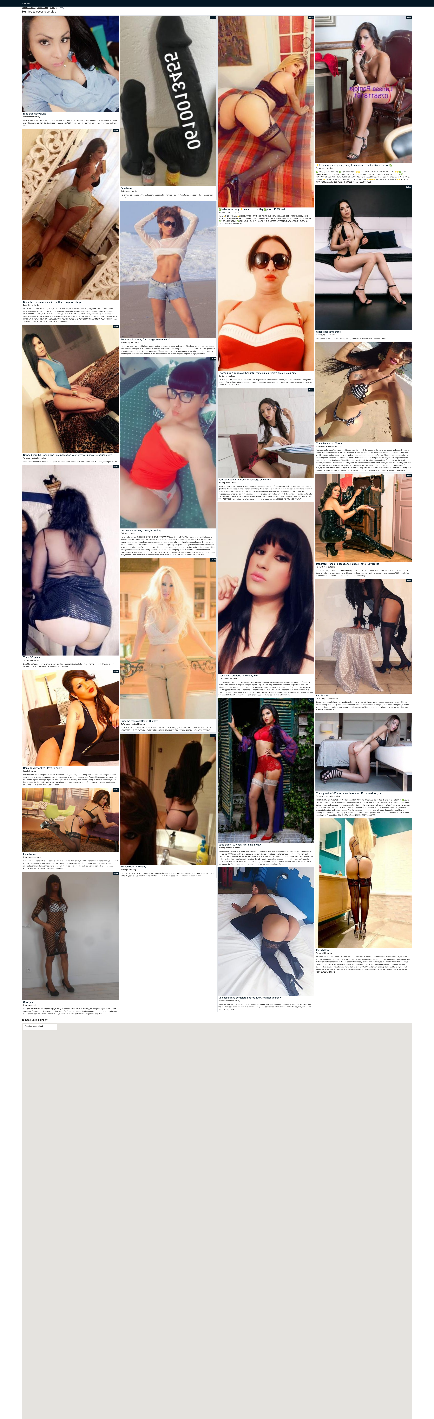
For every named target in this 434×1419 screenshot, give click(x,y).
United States (42, 8)
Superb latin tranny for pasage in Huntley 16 (145, 339)
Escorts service (28, 8)
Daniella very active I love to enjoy (42, 768)
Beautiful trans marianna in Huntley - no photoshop (52, 302)
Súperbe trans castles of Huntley (139, 721)
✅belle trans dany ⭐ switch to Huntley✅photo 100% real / (252, 209)
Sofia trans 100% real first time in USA (239, 844)
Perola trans (323, 695)
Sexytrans (126, 188)
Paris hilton (322, 950)
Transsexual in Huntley (133, 866)
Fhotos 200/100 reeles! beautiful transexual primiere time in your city (257, 373)
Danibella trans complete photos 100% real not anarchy (249, 997)
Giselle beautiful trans (328, 331)
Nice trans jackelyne (34, 113)
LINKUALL (26, 3)
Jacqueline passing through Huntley (141, 530)
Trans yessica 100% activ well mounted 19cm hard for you (349, 793)
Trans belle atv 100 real (329, 443)
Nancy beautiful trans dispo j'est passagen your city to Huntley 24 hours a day (67, 455)
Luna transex (30, 854)
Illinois (52, 8)
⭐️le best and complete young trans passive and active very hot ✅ (354, 165)
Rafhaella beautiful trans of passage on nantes (244, 479)
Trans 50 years (31, 657)
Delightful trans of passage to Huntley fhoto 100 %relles (347, 563)
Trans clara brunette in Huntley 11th (238, 675)
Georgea (28, 1002)
